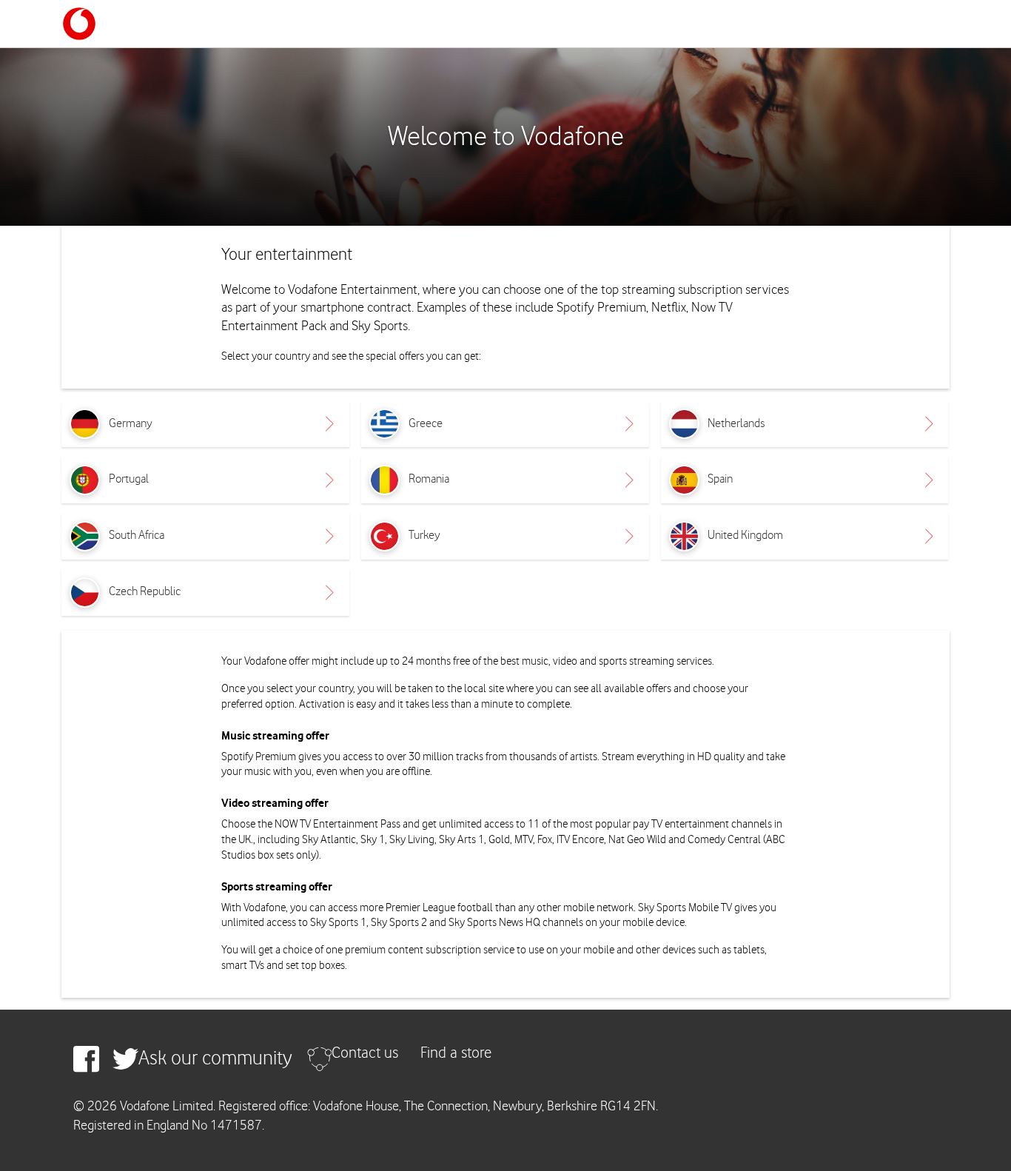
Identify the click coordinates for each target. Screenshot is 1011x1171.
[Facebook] (86, 1059)
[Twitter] (125, 1059)
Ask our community (215, 1059)
